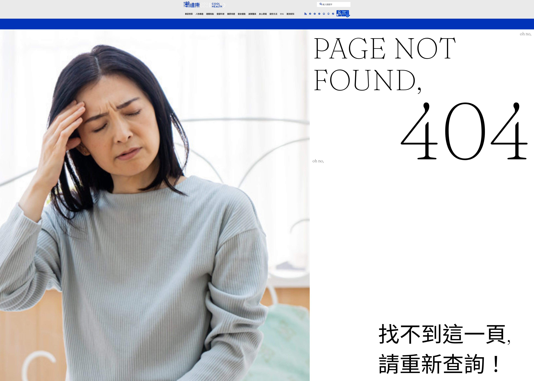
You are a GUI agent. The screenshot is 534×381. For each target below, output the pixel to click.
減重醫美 (252, 14)
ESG (282, 14)
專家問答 (189, 14)
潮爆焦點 (210, 14)
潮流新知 (290, 14)
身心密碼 (263, 14)
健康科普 (220, 14)
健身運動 (242, 14)
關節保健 (231, 14)
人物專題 (199, 14)
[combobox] (333, 4)
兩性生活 (273, 14)
